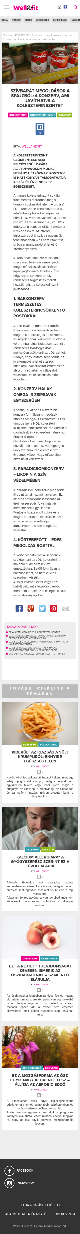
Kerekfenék (60, 20)
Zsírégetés (42, 20)
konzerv (64, 115)
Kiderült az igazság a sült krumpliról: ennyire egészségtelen (40, 757)
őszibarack (49, 958)
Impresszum (65, 1214)
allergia (32, 849)
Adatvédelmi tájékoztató (25, 1214)
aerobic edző (32, 1068)
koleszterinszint (42, 115)
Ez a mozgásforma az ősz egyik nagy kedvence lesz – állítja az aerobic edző (40, 1080)
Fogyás (16, 20)
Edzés (28, 20)
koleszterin (18, 115)
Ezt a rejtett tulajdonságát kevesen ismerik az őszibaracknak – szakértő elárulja (40, 973)
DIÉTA (5, 20)
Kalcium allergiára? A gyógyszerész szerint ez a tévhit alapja (40, 862)
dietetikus (30, 958)
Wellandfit (32, 146)
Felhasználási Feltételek (40, 1205)
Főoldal (7, 35)
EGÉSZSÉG (22, 35)
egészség (29, 744)
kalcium (48, 849)
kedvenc (51, 1068)
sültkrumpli (48, 744)
